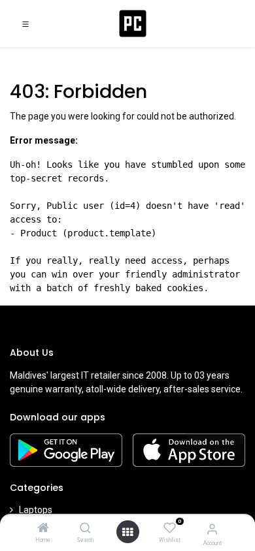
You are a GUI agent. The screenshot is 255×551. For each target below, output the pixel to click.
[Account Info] (212, 529)
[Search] (85, 529)
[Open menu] (127, 532)
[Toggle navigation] (25, 23)
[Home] (43, 529)
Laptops (35, 510)
